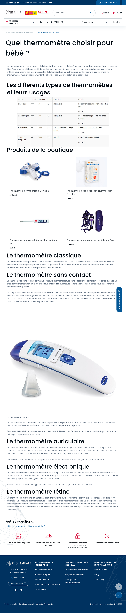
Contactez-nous (17, 583)
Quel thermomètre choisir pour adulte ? (26, 526)
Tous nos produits (13, 22)
